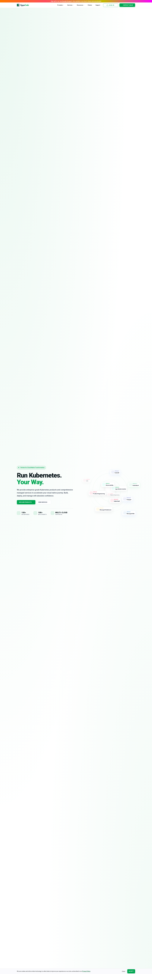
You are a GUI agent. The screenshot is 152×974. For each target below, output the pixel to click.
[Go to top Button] (148, 968)
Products (60, 5)
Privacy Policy (86, 971)
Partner (90, 5)
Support (98, 5)
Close (123, 971)
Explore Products (25, 502)
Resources (80, 5)
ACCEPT (131, 971)
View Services (42, 502)
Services (69, 5)
